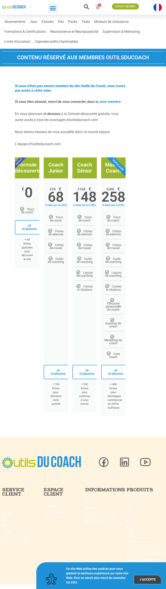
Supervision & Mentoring (121, 32)
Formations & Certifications (25, 32)
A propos (90, 501)
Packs (72, 22)
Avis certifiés (92, 508)
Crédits (6, 531)
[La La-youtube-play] (145, 462)
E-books (48, 22)
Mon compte (51, 505)
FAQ (4, 505)
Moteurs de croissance (111, 22)
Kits (61, 22)
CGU (4, 525)
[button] (53, 8)
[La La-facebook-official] (103, 462)
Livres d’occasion (17, 41)
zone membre (110, 102)
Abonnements (15, 22)
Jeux (33, 22)
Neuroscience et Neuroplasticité (74, 32)
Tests (86, 22)
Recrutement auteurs (97, 521)
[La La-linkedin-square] (124, 462)
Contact (6, 512)
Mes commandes (54, 512)
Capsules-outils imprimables (56, 41)
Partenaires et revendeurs (100, 514)
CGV (4, 518)
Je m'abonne (29, 227)
